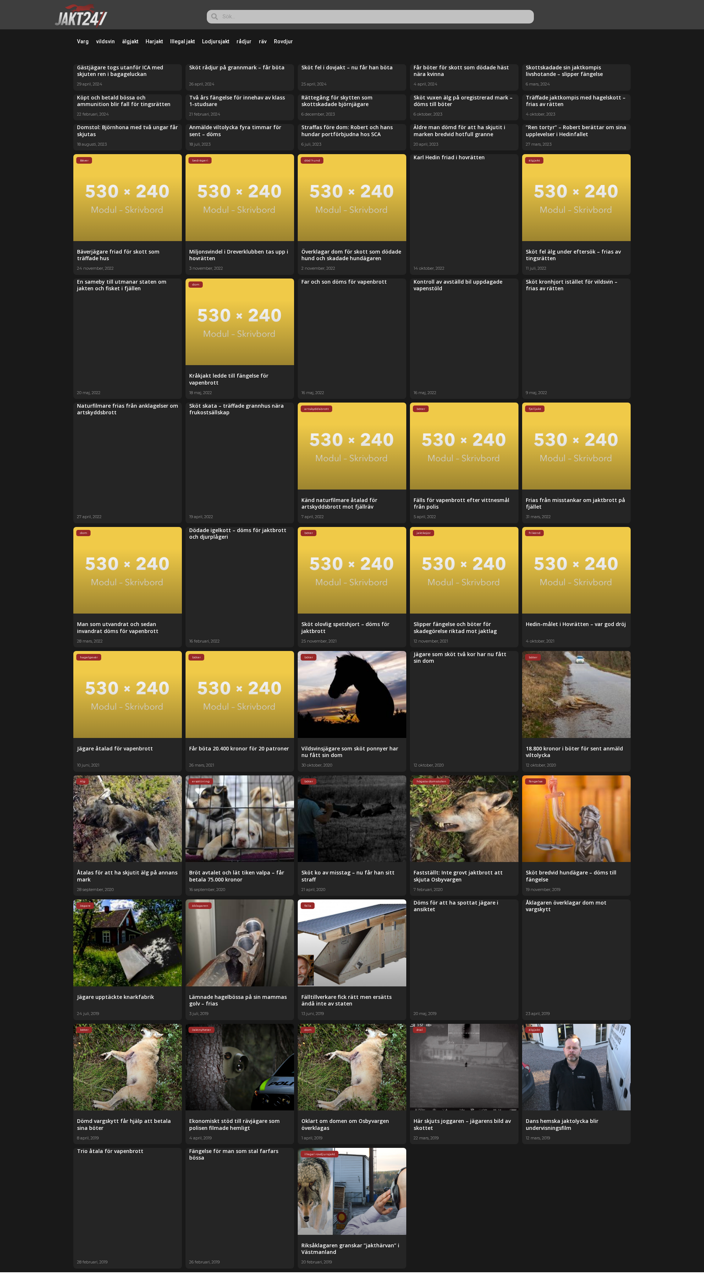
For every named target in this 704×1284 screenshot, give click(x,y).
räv (263, 41)
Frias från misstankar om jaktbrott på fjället (575, 503)
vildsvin (105, 41)
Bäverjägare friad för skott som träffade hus (118, 255)
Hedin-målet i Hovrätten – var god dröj (576, 624)
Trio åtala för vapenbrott (110, 1150)
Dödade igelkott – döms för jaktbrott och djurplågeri (237, 533)
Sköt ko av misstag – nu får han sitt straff (348, 876)
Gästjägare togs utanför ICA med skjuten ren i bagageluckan (120, 70)
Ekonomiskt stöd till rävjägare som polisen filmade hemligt (234, 1124)
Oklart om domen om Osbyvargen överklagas (345, 1124)
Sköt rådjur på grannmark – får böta (237, 67)
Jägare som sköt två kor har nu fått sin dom (460, 657)
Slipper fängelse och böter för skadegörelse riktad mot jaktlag (455, 627)
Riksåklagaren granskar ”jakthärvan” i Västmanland (350, 1248)
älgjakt (130, 41)
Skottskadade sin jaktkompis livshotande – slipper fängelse (564, 70)
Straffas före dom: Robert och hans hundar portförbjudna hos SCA (347, 130)
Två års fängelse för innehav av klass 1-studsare (237, 101)
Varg (83, 41)
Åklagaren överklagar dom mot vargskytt (566, 906)
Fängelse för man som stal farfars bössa (233, 1154)
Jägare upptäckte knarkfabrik (115, 996)
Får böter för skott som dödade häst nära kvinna (461, 70)
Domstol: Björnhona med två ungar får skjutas (127, 130)
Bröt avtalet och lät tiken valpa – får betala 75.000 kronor (236, 876)
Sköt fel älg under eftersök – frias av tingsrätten (573, 255)
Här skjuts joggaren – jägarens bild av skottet (462, 1124)
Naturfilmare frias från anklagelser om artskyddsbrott (127, 409)
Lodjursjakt (215, 41)
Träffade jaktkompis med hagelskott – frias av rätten (576, 101)
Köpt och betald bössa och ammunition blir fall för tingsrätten (123, 101)
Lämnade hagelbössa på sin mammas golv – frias (238, 1000)
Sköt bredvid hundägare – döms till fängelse (571, 876)
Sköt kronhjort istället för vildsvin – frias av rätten (571, 285)
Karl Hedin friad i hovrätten (449, 157)
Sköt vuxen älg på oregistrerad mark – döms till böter (463, 101)
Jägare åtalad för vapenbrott (115, 748)
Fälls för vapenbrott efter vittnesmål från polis (461, 503)
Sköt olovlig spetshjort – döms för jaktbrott (345, 627)
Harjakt (154, 41)
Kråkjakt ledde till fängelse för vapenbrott (228, 379)
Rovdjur (283, 41)
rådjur (244, 41)
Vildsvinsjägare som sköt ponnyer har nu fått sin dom (349, 752)
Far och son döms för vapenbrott (344, 281)
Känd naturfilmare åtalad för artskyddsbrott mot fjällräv (339, 503)
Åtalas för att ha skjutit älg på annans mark (127, 876)
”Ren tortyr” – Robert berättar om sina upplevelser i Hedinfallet (576, 130)
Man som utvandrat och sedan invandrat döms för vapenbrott (117, 627)
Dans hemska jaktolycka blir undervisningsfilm (562, 1124)
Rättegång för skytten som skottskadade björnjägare (337, 101)
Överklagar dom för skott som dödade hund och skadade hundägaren (351, 255)
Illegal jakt (182, 41)
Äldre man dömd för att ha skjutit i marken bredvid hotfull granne (459, 130)
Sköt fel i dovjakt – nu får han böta (347, 67)
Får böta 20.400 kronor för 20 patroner (239, 748)
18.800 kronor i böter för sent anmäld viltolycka (574, 752)
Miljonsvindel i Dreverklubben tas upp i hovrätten (238, 255)
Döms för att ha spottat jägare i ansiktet (456, 906)
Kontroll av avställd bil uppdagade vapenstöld (458, 285)
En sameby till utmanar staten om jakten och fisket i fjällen (121, 285)
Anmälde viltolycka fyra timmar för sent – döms (235, 130)
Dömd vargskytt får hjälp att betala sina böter (124, 1124)
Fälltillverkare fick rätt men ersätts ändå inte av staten (346, 1000)
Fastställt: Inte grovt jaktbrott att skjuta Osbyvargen (458, 876)
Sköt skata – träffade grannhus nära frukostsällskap (236, 409)
